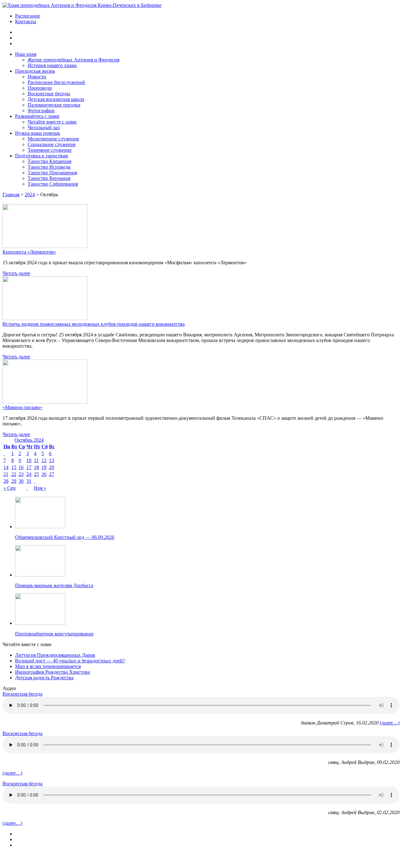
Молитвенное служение (53, 138)
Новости (37, 76)
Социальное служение (52, 144)
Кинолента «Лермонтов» (29, 252)
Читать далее (16, 273)
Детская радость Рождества (44, 677)
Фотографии (41, 110)
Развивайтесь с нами (37, 116)
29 (13, 481)
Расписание (27, 15)
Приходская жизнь (35, 71)
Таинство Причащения (52, 172)
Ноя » (40, 488)
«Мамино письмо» (22, 407)
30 (21, 481)
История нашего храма (52, 65)
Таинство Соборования (53, 184)
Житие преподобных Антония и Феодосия (73, 59)
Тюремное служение (50, 150)
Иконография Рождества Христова (52, 672)
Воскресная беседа (22, 694)
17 (28, 467)
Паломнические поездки (54, 105)
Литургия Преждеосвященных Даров (55, 655)
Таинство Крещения (49, 161)
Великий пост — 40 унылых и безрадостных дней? (70, 660)
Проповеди (40, 88)
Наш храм (25, 54)
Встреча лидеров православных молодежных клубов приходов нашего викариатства (94, 324)
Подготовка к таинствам (41, 155)
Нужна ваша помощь (37, 133)
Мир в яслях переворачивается (48, 666)
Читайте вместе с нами (52, 121)
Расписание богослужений (56, 82)
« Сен (9, 488)
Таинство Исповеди (49, 167)
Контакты (25, 21)
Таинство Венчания (49, 178)
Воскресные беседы (49, 93)
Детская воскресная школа (56, 99)
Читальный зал (44, 127)
